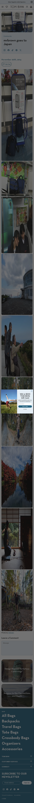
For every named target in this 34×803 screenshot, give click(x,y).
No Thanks (25, 409)
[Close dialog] (31, 391)
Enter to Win (25, 406)
